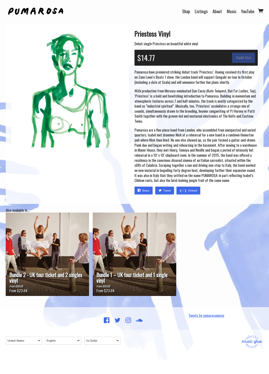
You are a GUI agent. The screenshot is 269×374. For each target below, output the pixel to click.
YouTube (247, 11)
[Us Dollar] (104, 340)
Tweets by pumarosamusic (206, 315)
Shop (186, 11)
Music (231, 11)
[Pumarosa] (36, 11)
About (217, 11)
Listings (201, 11)
